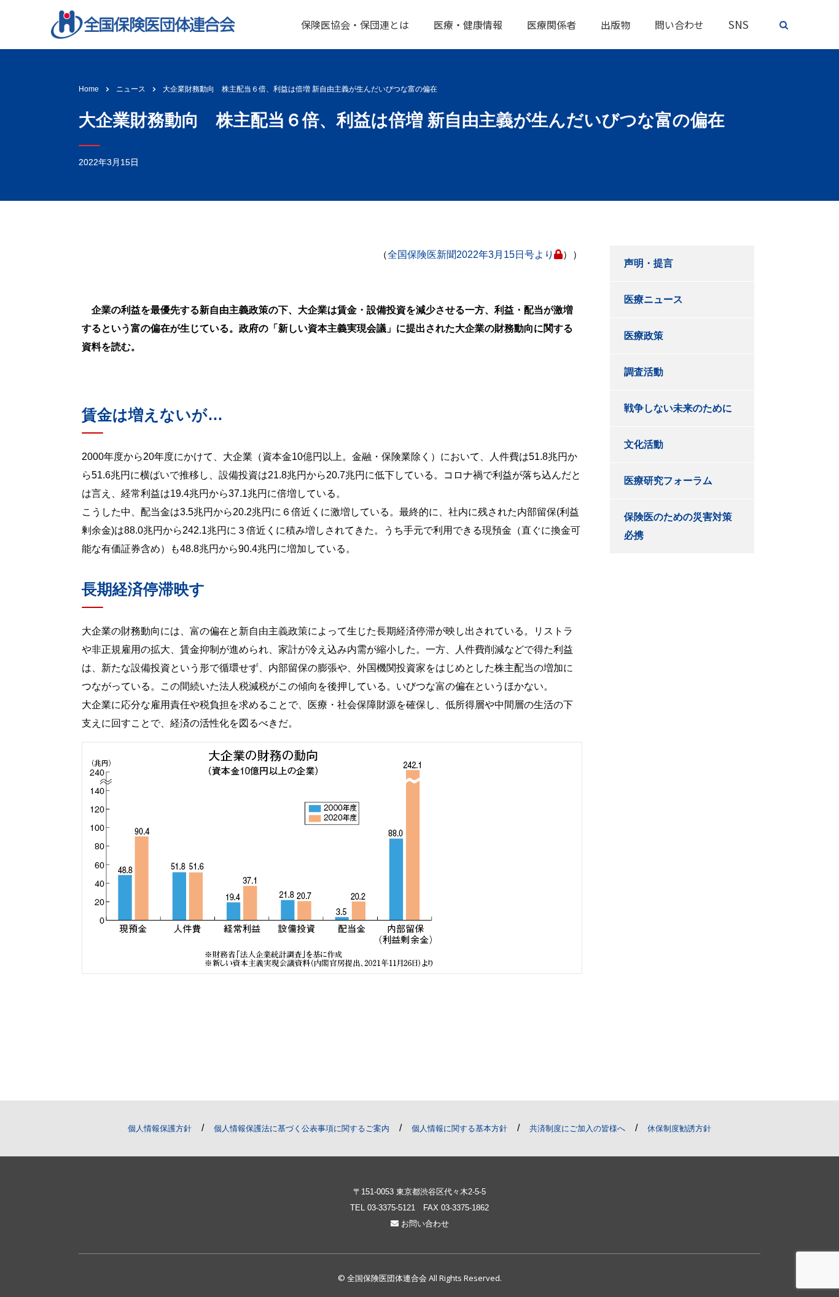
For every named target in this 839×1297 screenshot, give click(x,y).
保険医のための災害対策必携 (678, 526)
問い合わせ (679, 24)
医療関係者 (551, 24)
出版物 (615, 24)
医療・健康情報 (468, 24)
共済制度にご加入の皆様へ (577, 1128)
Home (89, 89)
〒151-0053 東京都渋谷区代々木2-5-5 (419, 1191)
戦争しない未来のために (678, 408)
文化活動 (643, 444)
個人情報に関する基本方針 (459, 1128)
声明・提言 (648, 263)
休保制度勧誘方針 (679, 1128)
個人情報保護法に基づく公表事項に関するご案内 (301, 1128)
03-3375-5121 (391, 1207)
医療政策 (643, 335)
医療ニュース (653, 299)
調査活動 (643, 372)
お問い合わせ (424, 1223)
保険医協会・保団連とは (355, 24)
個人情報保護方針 (160, 1128)
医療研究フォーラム (668, 480)
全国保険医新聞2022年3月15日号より (471, 254)
